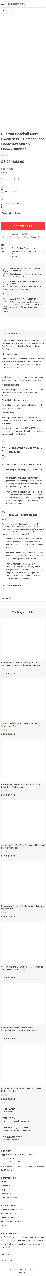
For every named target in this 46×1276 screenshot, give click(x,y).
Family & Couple (23, 248)
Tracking (4, 1225)
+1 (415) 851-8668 (11, 1158)
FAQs (4, 592)
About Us (6, 598)
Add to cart (23, 226)
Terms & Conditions (9, 1198)
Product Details (9, 333)
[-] (12, 179)
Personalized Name (11, 213)
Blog (3, 1190)
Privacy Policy (6, 1194)
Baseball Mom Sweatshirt (22, 251)
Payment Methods (8, 1213)
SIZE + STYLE (7, 169)
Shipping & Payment (11, 585)
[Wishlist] (38, 4)
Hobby (32, 248)
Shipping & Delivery (8, 1217)
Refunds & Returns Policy (11, 1221)
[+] (24, 179)
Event (14, 248)
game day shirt (29, 254)
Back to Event (8, 11)
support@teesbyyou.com (14, 1162)
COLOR (4, 173)
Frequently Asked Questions (12, 1209)
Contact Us (5, 1186)
